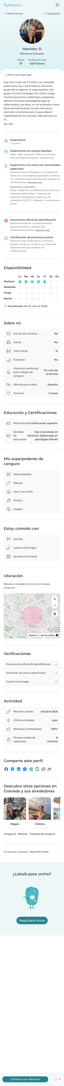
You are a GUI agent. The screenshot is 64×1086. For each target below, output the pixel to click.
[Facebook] (6, 769)
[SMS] (37, 769)
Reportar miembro (17, 851)
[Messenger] (24, 769)
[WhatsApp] (31, 769)
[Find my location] (55, 614)
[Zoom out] (55, 605)
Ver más (8, 123)
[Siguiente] (59, 813)
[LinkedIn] (18, 769)
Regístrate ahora (32, 920)
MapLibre (33, 635)
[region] (32, 616)
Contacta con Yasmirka (25, 1079)
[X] (12, 769)
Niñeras (22, 833)
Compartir (53, 13)
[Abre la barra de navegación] (57, 5)
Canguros (10, 833)
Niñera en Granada (32, 53)
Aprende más (35, 182)
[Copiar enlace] (49, 769)
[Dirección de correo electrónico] (43, 769)
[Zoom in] (55, 599)
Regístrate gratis (39, 851)
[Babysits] (12, 4)
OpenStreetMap (47, 635)
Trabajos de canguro (42, 833)
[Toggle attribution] (57, 635)
